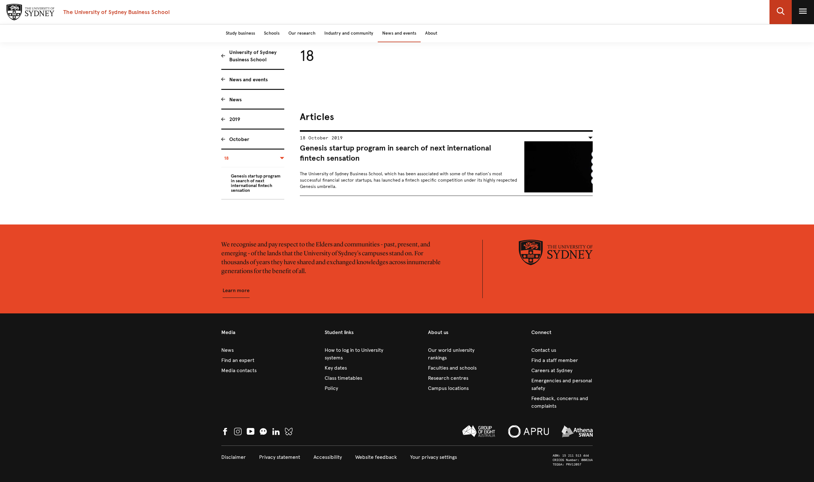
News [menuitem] (235, 100)
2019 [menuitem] (234, 119)
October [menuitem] (239, 139)
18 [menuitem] (226, 158)
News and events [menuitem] (248, 80)
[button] (780, 12)
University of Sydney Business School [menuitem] (253, 56)
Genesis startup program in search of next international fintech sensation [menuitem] (255, 183)
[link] (252, 350)
